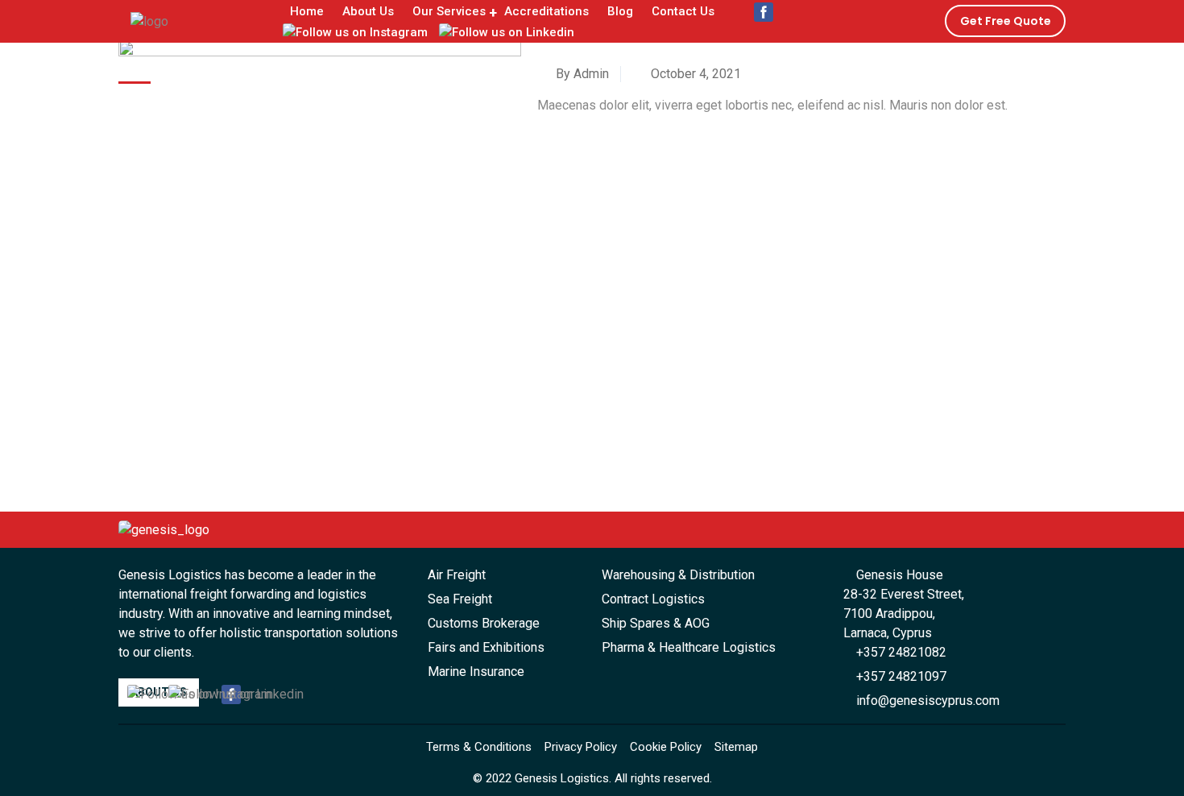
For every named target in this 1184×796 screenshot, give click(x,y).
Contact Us (683, 11)
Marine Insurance (476, 671)
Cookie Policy (666, 747)
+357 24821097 (899, 676)
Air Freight (457, 574)
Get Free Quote (1005, 21)
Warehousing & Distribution (678, 574)
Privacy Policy (580, 747)
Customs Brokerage (484, 623)
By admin (581, 73)
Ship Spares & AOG (656, 623)
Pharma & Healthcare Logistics (689, 647)
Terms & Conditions (479, 747)
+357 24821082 (899, 652)
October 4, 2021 (694, 73)
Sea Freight (460, 599)
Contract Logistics (653, 599)
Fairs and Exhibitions (486, 647)
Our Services (449, 11)
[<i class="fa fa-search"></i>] (738, 23)
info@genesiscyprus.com (926, 700)
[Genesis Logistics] (149, 20)
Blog (620, 11)
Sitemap (736, 747)
